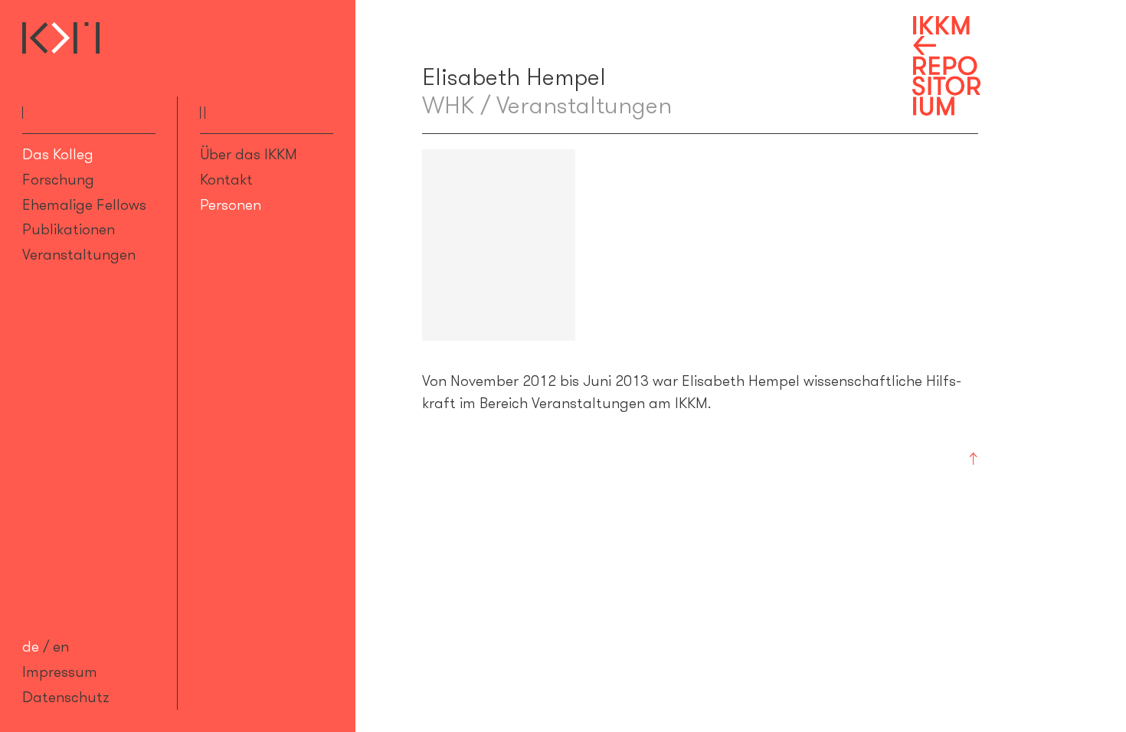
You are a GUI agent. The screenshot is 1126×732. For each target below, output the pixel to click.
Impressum (59, 671)
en (61, 646)
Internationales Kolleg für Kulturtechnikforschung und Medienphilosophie (61, 38)
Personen (230, 204)
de (30, 646)
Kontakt (226, 179)
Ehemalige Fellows (84, 204)
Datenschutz (66, 697)
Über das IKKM (248, 154)
